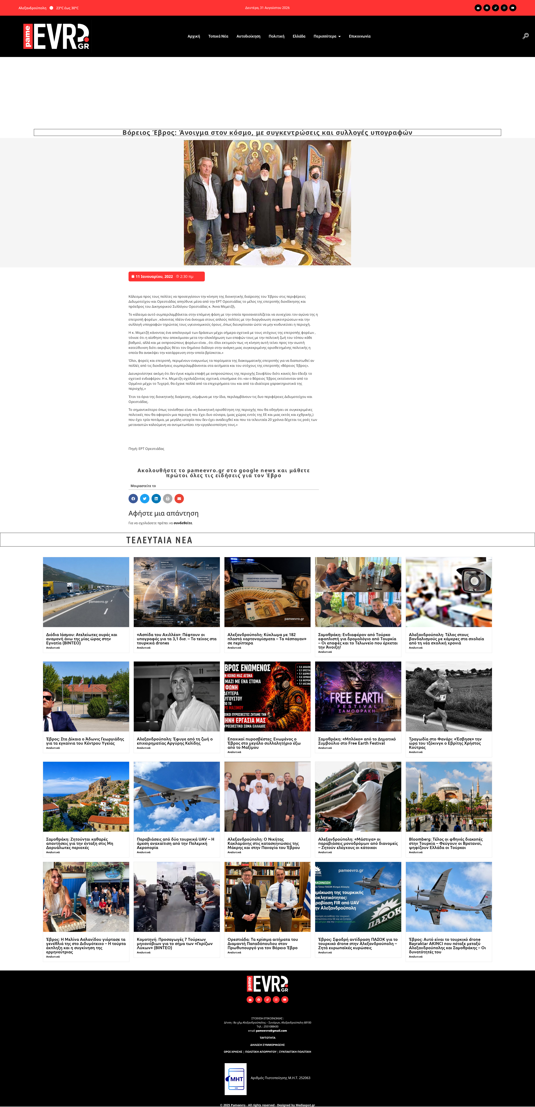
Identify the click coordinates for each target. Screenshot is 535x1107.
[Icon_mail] (478, 7)
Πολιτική (276, 36)
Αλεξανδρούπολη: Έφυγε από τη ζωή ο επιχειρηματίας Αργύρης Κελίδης (175, 741)
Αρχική (194, 36)
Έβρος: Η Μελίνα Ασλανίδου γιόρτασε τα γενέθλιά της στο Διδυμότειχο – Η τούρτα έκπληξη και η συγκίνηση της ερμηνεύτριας (86, 945)
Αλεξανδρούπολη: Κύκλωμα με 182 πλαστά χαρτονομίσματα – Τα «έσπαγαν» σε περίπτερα (267, 638)
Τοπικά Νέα (218, 36)
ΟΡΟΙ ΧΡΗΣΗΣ (233, 1052)
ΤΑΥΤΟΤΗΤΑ (267, 1038)
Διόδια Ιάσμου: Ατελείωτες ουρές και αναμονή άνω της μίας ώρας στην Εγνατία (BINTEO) (81, 638)
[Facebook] (486, 7)
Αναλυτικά (53, 647)
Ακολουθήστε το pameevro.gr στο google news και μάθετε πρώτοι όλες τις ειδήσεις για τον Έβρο (224, 473)
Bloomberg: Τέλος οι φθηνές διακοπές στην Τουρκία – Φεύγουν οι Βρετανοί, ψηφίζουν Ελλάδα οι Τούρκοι (446, 843)
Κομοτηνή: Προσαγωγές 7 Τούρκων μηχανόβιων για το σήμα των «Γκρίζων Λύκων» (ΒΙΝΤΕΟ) (175, 943)
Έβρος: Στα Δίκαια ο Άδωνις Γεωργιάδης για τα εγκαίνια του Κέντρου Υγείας (85, 741)
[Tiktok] (495, 7)
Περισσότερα (325, 36)
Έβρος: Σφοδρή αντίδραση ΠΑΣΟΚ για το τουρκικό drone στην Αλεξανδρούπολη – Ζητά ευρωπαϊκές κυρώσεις (358, 943)
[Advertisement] (267, 88)
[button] (525, 36)
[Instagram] (504, 7)
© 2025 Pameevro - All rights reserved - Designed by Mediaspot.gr (267, 1105)
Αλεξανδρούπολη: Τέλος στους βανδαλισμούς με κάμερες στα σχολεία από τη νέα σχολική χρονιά (446, 638)
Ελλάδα (299, 36)
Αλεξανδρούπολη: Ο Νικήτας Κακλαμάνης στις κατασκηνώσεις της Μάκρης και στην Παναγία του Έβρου (264, 843)
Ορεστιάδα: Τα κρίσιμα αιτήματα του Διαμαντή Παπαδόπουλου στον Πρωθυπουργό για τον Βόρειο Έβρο (263, 943)
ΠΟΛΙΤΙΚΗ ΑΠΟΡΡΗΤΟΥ (260, 1052)
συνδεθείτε (183, 523)
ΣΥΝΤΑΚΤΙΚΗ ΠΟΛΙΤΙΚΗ (295, 1052)
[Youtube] (512, 7)
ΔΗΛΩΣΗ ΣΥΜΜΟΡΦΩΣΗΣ (267, 1045)
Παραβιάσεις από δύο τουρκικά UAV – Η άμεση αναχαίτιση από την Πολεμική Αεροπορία (175, 843)
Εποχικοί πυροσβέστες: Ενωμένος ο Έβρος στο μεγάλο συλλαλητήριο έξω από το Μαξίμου (264, 743)
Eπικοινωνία (360, 36)
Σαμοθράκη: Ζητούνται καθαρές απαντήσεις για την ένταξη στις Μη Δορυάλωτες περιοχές (79, 843)
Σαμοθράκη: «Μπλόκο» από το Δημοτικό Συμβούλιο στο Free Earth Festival (357, 741)
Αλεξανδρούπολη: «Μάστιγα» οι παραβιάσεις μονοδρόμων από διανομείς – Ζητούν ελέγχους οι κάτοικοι (358, 843)
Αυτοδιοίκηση (248, 36)
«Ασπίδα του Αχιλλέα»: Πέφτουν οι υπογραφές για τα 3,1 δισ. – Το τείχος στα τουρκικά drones (177, 638)
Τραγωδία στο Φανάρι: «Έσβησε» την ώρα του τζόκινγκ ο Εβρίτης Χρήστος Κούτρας (445, 743)
